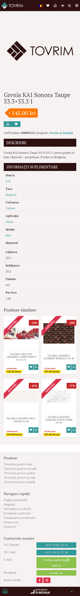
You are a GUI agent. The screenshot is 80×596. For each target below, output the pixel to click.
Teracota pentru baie (18, 464)
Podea (9, 222)
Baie (8, 235)
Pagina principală (15, 500)
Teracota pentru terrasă (20, 469)
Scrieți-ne (56, 573)
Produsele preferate (17, 513)
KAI (8, 181)
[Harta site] (5, 591)
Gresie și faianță (61, 133)
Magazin (9, 504)
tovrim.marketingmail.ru (55, 562)
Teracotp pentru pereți (19, 477)
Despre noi (11, 522)
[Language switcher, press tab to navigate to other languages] (40, 5)
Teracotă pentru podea (19, 473)
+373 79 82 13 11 (56, 545)
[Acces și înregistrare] (62, 5)
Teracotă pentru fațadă (19, 482)
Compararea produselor (20, 518)
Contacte (10, 527)
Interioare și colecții (17, 509)
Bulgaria (11, 195)
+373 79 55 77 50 (56, 552)
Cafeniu (10, 208)
